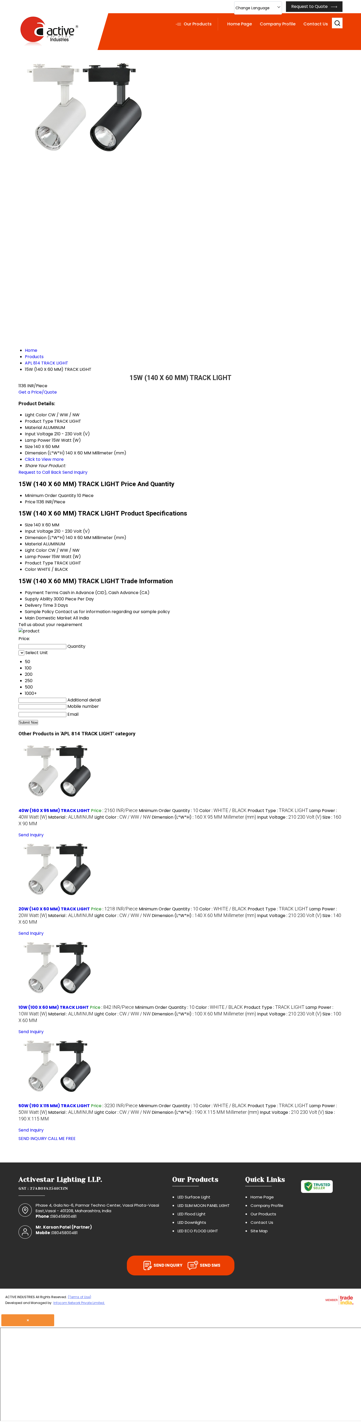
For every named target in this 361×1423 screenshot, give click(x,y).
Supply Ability (39, 599)
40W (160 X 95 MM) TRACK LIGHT (54, 811)
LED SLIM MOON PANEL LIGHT (204, 1205)
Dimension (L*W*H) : (204, 817)
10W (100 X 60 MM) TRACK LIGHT (53, 1007)
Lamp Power (38, 557)
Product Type (39, 563)
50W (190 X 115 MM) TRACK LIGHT (54, 1106)
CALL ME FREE (62, 1138)
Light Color (36, 550)
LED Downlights (192, 1222)
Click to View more (44, 459)
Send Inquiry (74, 472)
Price (30, 502)
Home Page (239, 24)
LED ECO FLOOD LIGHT (198, 1231)
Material (33, 544)
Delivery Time (39, 605)
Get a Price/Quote (37, 392)
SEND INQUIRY (32, 1138)
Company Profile (277, 24)
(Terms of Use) (79, 1297)
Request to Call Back (39, 472)
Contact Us (315, 24)
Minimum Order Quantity (50, 495)
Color (30, 569)
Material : (70, 817)
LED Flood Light (192, 1214)
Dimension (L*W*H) (45, 538)
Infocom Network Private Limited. (79, 1303)
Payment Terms (41, 593)
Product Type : (278, 811)
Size (29, 525)
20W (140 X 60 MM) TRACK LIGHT (54, 909)
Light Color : (122, 817)
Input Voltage (39, 531)
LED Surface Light (194, 1197)
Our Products (198, 24)
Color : (223, 811)
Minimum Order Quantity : (168, 811)
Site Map (259, 1231)
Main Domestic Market (48, 618)
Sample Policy (39, 612)
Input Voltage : (289, 817)
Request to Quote (310, 6)
